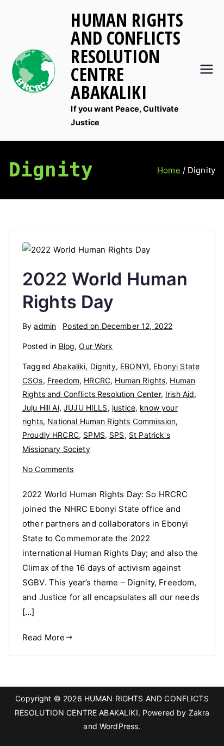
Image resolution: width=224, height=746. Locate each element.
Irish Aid (179, 394)
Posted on (117, 326)
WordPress (118, 726)
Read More (43, 637)
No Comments (48, 469)
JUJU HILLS (86, 407)
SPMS (94, 434)
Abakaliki (69, 366)
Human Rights (140, 380)
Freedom (63, 380)
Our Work (96, 346)
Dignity (103, 366)
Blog (67, 346)
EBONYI (134, 366)
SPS (116, 434)
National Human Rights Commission (111, 421)
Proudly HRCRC (50, 434)
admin (45, 326)
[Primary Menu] (206, 70)
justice (123, 407)
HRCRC (97, 380)
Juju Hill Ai (40, 407)
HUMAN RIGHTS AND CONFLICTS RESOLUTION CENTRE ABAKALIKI (127, 56)
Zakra (199, 712)
